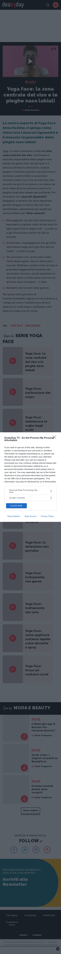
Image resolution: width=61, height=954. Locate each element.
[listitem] (30, 491)
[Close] (55, 438)
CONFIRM (16, 506)
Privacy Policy (47, 516)
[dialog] (30, 477)
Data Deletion (13, 516)
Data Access (30, 516)
